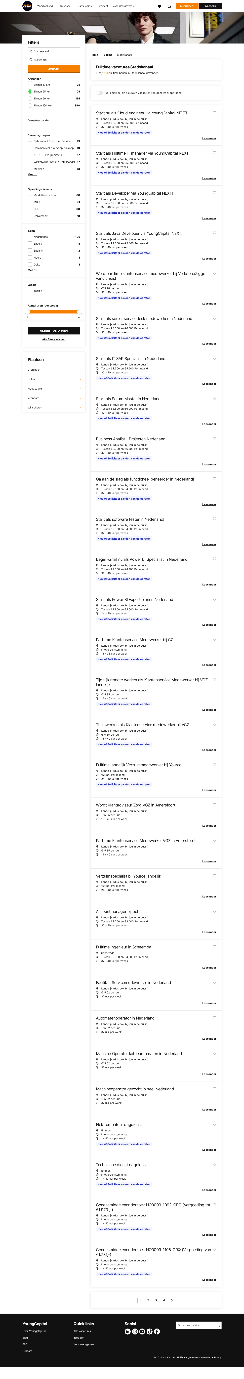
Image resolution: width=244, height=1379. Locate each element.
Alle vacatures (82, 1331)
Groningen (34, 369)
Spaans (38, 250)
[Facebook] (157, 1332)
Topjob (38, 290)
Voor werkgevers (84, 1344)
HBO (36, 209)
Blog (25, 1337)
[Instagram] (135, 1332)
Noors (37, 257)
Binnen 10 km (42, 84)
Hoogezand (35, 388)
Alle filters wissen (53, 339)
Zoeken (53, 68)
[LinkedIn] (128, 1332)
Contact (103, 5)
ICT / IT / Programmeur (48, 155)
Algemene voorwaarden (198, 1357)
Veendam (33, 398)
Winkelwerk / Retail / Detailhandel (54, 162)
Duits (37, 264)
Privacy (218, 1357)
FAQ (24, 1344)
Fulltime (107, 54)
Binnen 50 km (42, 98)
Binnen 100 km (42, 105)
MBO (37, 202)
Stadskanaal (124, 54)
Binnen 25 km (42, 91)
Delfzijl (32, 379)
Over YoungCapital (34, 1331)
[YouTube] (143, 1332)
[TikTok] (150, 1332)
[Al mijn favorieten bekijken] (159, 6)
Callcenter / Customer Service (52, 141)
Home (94, 54)
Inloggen (210, 6)
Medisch (39, 169)
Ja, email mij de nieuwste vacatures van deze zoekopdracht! (144, 92)
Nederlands (41, 236)
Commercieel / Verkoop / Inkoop (54, 148)
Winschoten (35, 407)
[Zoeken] (169, 6)
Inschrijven (187, 6)
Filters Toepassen (54, 330)
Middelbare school (45, 195)
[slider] (27, 311)
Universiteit (41, 216)
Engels (38, 243)
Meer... (32, 174)
